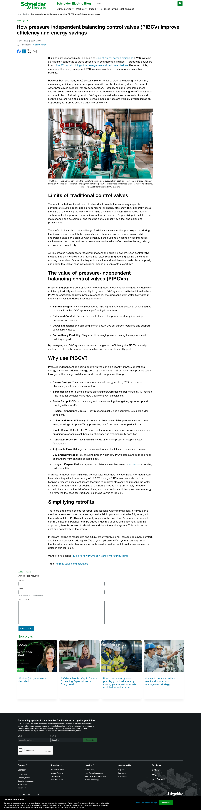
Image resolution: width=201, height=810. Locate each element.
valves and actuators (76, 563)
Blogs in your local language (119, 8)
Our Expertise (64, 8)
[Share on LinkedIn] (24, 51)
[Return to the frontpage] (33, 5)
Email (20, 589)
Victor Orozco (39, 45)
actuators (134, 464)
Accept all (166, 802)
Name (20, 580)
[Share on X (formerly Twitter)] (29, 51)
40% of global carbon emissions (114, 57)
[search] (180, 3)
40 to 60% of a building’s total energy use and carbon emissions (91, 65)
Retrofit (59, 563)
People (92, 8)
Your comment (24, 599)
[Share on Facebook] (19, 51)
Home (19, 14)
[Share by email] (35, 51)
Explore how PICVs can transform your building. (100, 555)
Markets (80, 8)
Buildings (26, 14)
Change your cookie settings (146, 802)
